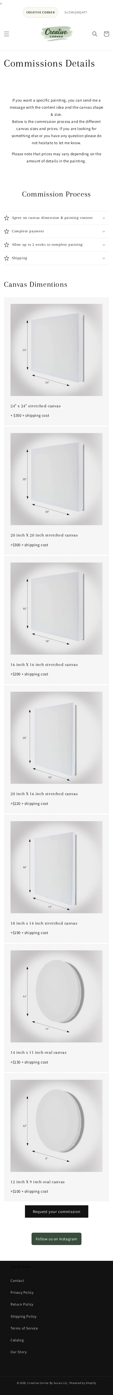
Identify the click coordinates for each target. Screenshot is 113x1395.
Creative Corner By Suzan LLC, (47, 1383)
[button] (6, 34)
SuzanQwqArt (75, 12)
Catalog (17, 1340)
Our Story (19, 1351)
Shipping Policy (24, 1316)
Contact (17, 1280)
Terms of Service (24, 1328)
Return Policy (22, 1304)
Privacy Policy (22, 1292)
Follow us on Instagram (56, 1238)
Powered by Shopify (82, 1383)
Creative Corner (40, 12)
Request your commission (56, 1211)
